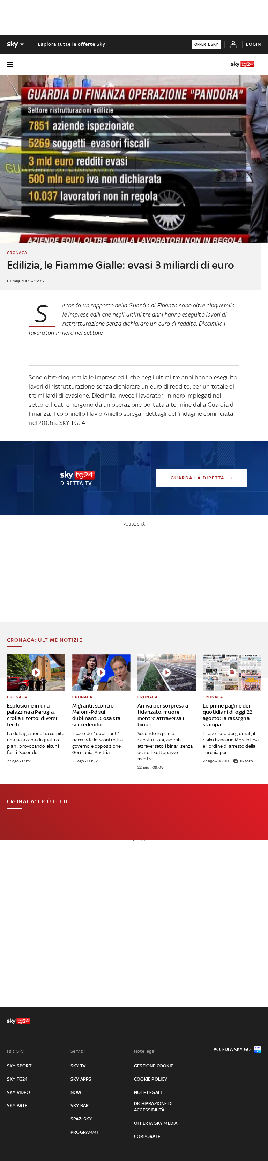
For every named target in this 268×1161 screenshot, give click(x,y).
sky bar (79, 1105)
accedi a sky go (232, 1049)
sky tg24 (17, 1079)
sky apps (81, 1079)
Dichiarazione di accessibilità (153, 1106)
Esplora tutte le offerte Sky (71, 44)
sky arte (17, 1105)
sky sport (19, 1065)
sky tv (77, 1065)
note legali (148, 1092)
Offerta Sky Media (155, 1123)
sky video (18, 1092)
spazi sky (81, 1119)
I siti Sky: (15, 1051)
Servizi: (77, 1051)
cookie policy (151, 1079)
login (253, 44)
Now (76, 1092)
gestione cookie (153, 1065)
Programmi (84, 1132)
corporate (147, 1136)
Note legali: (145, 1051)
